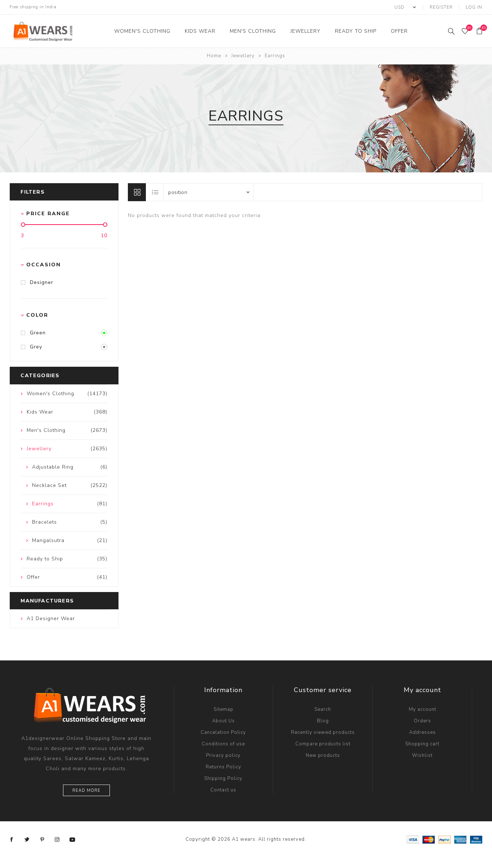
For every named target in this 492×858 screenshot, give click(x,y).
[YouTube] (72, 839)
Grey (36, 346)
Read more (86, 790)
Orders (422, 721)
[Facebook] (12, 839)
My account (422, 709)
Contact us (223, 790)
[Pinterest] (42, 839)
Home (214, 56)
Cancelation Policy (223, 732)
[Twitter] (27, 839)
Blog (323, 721)
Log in (474, 7)
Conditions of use (223, 744)
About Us (223, 721)
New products (323, 755)
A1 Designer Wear (51, 618)
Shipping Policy (223, 778)
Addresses (422, 732)
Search (322, 709)
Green (38, 332)
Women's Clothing (142, 31)
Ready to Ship (355, 31)
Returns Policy (223, 767)
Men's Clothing (253, 31)
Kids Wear (200, 31)
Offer (399, 31)
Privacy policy (223, 755)
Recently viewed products (323, 732)
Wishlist (422, 755)
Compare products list (322, 744)
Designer (41, 282)
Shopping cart (422, 744)
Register (441, 7)
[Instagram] (57, 839)
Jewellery (305, 31)
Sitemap (223, 709)
